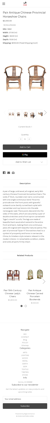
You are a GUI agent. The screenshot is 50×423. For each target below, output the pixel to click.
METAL (25, 361)
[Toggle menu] (3, 3)
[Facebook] (4, 173)
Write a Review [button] (9, 25)
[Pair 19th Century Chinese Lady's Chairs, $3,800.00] (12, 274)
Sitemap (25, 345)
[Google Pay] (25, 154)
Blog (25, 340)
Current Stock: (25, 127)
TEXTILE (25, 369)
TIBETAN (25, 372)
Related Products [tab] (25, 255)
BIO (25, 334)
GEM (25, 366)
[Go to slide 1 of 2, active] (22, 306)
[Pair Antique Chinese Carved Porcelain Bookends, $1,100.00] (34, 274)
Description (25, 183)
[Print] (13, 173)
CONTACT (25, 337)
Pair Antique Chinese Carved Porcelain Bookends (35, 295)
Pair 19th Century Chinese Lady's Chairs (12, 293)
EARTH (25, 364)
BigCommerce (29, 414)
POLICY (25, 342)
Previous (4, 112)
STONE (25, 375)
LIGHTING (25, 355)
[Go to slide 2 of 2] (26, 306)
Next (45, 112)
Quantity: (25, 135)
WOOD (25, 358)
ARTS (25, 352)
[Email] (8, 173)
